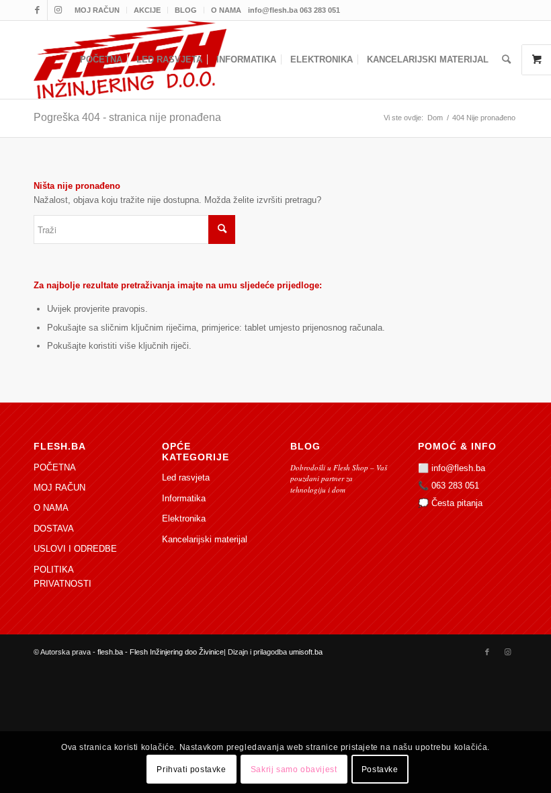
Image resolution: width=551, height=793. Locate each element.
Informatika (184, 498)
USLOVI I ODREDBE (75, 549)
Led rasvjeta (186, 477)
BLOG (186, 10)
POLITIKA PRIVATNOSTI (62, 577)
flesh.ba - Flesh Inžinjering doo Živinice (160, 652)
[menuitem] (97, 10)
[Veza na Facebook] (37, 10)
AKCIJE (147, 10)
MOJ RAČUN (97, 10)
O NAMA (226, 10)
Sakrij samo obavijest (294, 769)
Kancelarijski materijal (204, 539)
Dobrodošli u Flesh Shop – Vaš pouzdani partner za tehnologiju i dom (338, 478)
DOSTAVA (54, 529)
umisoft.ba (306, 652)
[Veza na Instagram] (58, 10)
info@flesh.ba (458, 468)
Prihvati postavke (191, 769)
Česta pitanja (456, 503)
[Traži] (506, 60)
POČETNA (55, 467)
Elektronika (184, 518)
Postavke (380, 769)
